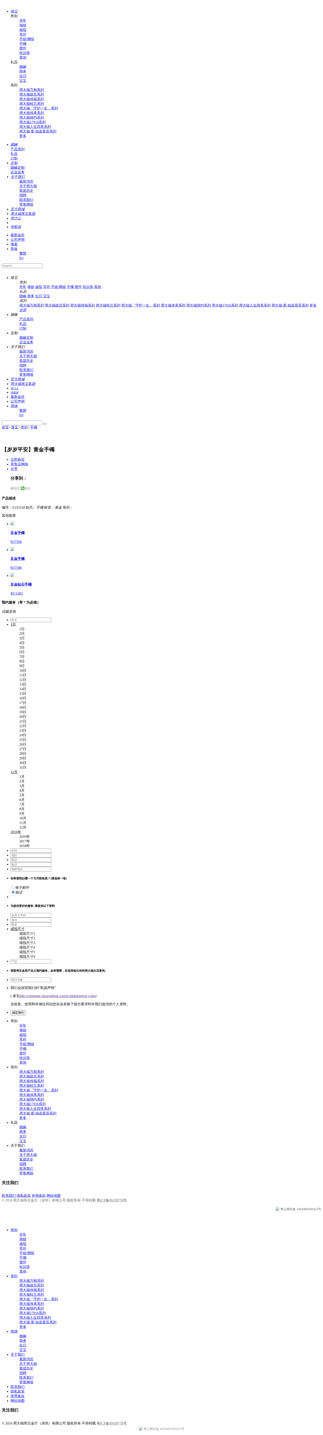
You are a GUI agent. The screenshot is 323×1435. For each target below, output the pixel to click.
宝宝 (22, 80)
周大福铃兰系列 (31, 103)
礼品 (14, 154)
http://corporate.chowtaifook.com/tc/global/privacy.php (57, 996)
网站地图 (54, 1195)
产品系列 (18, 149)
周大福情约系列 (31, 117)
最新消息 (26, 181)
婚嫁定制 (18, 167)
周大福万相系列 (31, 90)
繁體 (22, 253)
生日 (22, 76)
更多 (22, 136)
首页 (5, 427)
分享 (14, 469)
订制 (14, 158)
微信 (27, 488)
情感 (14, 1331)
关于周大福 (28, 186)
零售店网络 (19, 464)
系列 (14, 1276)
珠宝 (14, 427)
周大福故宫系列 (31, 94)
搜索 (14, 244)
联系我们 (26, 200)
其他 (22, 57)
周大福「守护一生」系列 (38, 108)
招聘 (22, 195)
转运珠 (24, 53)
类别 (24, 427)
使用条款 (39, 1195)
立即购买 (18, 459)
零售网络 (26, 204)
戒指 (22, 30)
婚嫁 (22, 67)
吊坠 (22, 20)
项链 (22, 25)
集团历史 (26, 190)
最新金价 (18, 235)
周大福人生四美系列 (35, 127)
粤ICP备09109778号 (112, 1200)
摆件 (22, 48)
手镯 (22, 43)
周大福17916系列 (32, 122)
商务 (22, 71)
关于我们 (18, 1354)
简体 (14, 249)
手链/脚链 (26, 39)
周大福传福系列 (31, 99)
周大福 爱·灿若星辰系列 (37, 131)
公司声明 (18, 239)
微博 (17, 488)
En (21, 258)
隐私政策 (24, 1195)
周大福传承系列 (31, 113)
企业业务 (18, 172)
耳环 (22, 34)
